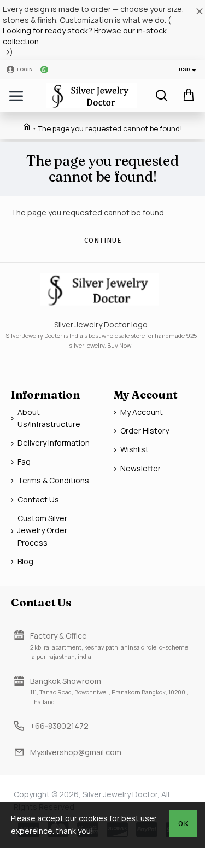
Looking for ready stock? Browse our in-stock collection (85, 35)
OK (183, 824)
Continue (102, 240)
